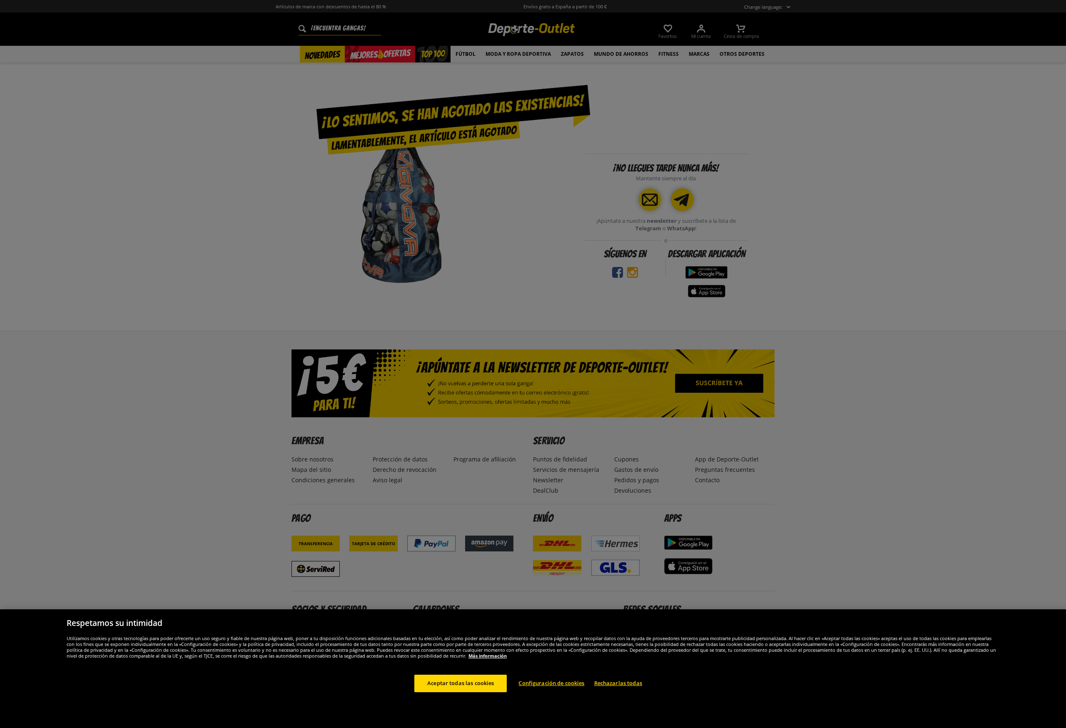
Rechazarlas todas (618, 683)
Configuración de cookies (551, 683)
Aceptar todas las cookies (460, 683)
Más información (487, 656)
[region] (533, 668)
